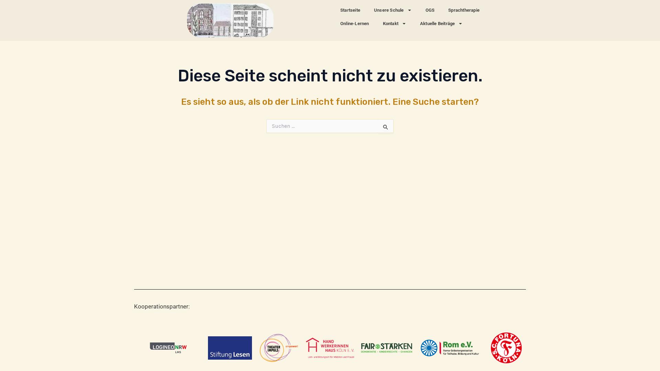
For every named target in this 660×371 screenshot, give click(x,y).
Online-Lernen (354, 23)
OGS (430, 10)
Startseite (350, 10)
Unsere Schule (389, 10)
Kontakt (390, 23)
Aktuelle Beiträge (437, 23)
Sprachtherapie (464, 10)
